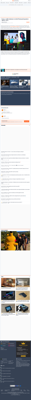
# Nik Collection (8, 77)
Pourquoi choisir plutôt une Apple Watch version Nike (22, 363)
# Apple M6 (16, 2)
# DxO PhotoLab (13, 77)
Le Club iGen (4, 343)
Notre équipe (21, 390)
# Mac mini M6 (3, 2)
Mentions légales (2, 390)
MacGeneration (12, 343)
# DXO (18, 77)
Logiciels (28, 22)
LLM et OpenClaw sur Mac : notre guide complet (16, 4)
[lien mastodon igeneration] (15, 385)
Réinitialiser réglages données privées (15, 394)
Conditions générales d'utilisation (7, 390)
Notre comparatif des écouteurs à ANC (11, 363)
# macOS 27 (25, 2)
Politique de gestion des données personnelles (15, 390)
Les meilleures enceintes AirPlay (4, 361)
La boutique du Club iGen (4, 349)
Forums (1, 347)
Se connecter (27, 121)
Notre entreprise (25, 390)
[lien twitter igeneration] (18, 385)
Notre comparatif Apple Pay (4, 363)
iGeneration (4, 345)
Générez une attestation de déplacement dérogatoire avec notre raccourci (22, 366)
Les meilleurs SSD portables (11, 361)
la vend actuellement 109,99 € (14, 26)
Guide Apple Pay (18, 362)
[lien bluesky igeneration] (20, 385)
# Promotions (12, 2)
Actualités (3, 125)
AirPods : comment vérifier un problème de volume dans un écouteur (23, 361)
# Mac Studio (21, 2)
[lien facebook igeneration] (17, 385)
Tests (2, 276)
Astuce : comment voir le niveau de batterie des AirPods (23, 364)
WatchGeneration (12, 345)
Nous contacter (28, 390)
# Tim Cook (7, 2)
